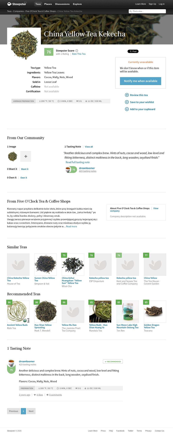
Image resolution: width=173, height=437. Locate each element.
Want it (24, 169)
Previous (13, 411)
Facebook (120, 431)
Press (103, 431)
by (63, 40)
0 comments (55, 395)
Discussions (62, 4)
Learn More (140, 4)
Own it (23, 177)
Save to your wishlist (142, 102)
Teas (38, 4)
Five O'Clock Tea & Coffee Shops (41, 11)
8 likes (40, 395)
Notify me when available (140, 81)
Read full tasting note (78, 162)
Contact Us (159, 431)
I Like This (35, 395)
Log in (162, 4)
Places (48, 4)
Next (31, 411)
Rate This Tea (78, 53)
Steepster (19, 4)
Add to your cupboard (142, 109)
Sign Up (152, 4)
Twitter (130, 431)
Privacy (148, 431)
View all (89, 146)
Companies (18, 11)
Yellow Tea (50, 67)
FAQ (111, 431)
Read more (71, 226)
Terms (139, 431)
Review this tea (139, 95)
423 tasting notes (87, 171)
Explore (77, 4)
